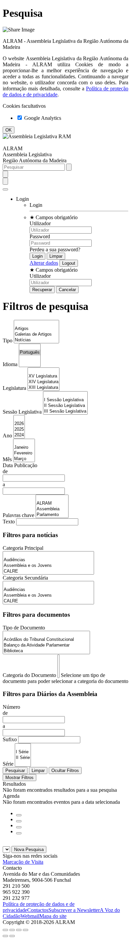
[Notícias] (36, 340)
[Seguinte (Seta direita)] (12, 936)
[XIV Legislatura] (43, 382)
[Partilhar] (12, 930)
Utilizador (40, 223)
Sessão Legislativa (22, 412)
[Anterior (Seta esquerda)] (5, 936)
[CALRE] (48, 571)
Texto (9, 521)
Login (36, 205)
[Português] (29, 352)
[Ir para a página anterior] (18, 821)
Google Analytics (42, 118)
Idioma (10, 364)
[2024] (19, 435)
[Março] (24, 459)
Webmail (29, 916)
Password (40, 236)
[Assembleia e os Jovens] (48, 566)
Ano (7, 435)
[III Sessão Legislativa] (65, 411)
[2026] (19, 424)
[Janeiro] (24, 447)
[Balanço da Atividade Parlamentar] (46, 645)
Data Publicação (20, 465)
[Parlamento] (52, 515)
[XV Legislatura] (43, 376)
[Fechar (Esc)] (5, 930)
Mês (7, 459)
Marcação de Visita (23, 862)
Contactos (37, 910)
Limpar (38, 770)
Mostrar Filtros (19, 777)
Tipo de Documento (24, 627)
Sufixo (10, 739)
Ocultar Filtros (65, 770)
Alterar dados (44, 263)
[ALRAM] (52, 503)
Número (11, 707)
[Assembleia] (52, 509)
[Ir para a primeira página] (18, 815)
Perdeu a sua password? (55, 249)
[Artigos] (36, 329)
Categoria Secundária (25, 578)
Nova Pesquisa (29, 849)
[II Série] (23, 758)
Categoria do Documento (29, 675)
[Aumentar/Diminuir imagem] (25, 930)
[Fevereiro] (24, 453)
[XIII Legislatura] (43, 388)
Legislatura (14, 388)
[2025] (19, 429)
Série (8, 764)
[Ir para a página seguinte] (18, 827)
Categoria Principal (23, 548)
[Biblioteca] (46, 651)
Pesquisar (15, 770)
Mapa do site (53, 916)
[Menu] (5, 189)
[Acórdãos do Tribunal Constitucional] (46, 640)
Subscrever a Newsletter (74, 910)
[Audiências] (48, 560)
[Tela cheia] (18, 930)
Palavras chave (18, 515)
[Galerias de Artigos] (36, 334)
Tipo (7, 340)
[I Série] (23, 752)
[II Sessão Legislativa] (65, 406)
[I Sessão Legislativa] (65, 400)
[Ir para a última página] (18, 833)
